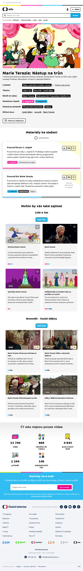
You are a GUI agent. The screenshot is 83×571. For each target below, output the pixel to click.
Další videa (42, 219)
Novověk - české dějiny (43, 90)
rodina (35, 20)
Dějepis (48, 107)
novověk (38, 112)
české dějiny (27, 112)
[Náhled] (69, 148)
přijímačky (16, 20)
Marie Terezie (28, 96)
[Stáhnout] (64, 148)
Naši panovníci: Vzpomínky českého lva (53, 96)
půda (40, 20)
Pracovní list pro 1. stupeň (19, 147)
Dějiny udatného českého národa (37, 85)
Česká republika (26, 20)
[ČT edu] (8, 10)
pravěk (45, 20)
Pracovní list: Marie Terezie (20, 176)
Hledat (75, 15)
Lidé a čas (27, 90)
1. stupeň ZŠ (28, 101)
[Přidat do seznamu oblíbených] (74, 148)
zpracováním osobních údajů (41, 496)
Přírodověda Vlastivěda (32, 107)
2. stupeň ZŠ (41, 101)
